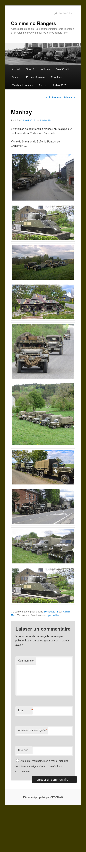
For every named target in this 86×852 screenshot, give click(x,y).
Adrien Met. (46, 120)
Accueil (16, 69)
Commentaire (26, 660)
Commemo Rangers (33, 23)
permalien (53, 615)
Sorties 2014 (51, 611)
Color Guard (62, 69)
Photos (43, 85)
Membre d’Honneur (22, 85)
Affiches (45, 69)
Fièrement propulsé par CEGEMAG (43, 797)
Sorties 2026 (59, 85)
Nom (25, 710)
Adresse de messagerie (33, 730)
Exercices (56, 77)
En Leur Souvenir (35, 77)
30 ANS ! (30, 69)
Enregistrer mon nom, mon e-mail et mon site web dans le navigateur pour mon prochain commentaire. (41, 766)
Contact (16, 77)
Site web (23, 750)
